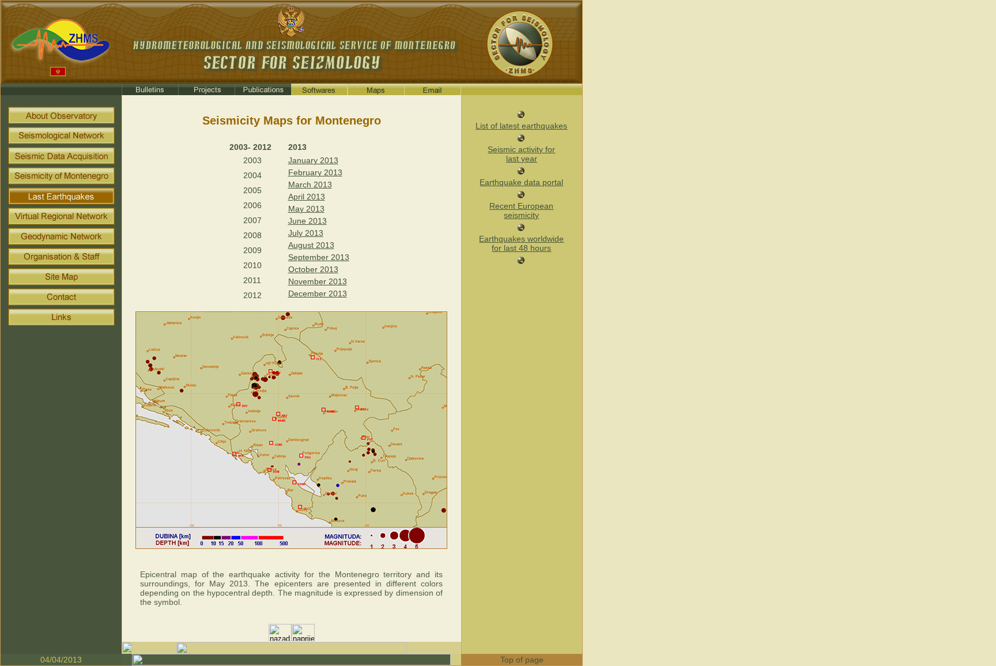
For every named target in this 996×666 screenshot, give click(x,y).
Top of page (522, 659)
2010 (252, 265)
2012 (252, 295)
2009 (252, 250)
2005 (252, 190)
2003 (252, 160)
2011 (252, 280)
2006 (252, 205)
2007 (252, 220)
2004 (252, 175)
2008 (252, 235)
